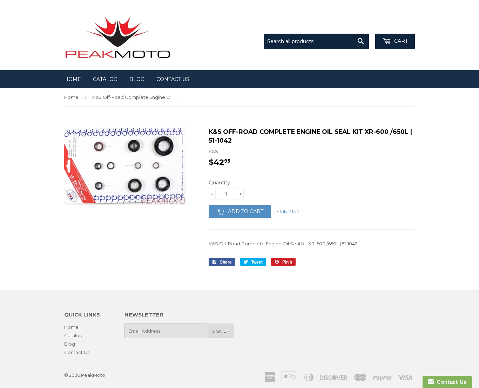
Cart (400, 41)
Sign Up (221, 331)
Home (72, 79)
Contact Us (172, 79)
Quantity (219, 182)
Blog (136, 79)
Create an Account (394, 24)
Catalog (105, 79)
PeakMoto (93, 375)
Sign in (357, 24)
